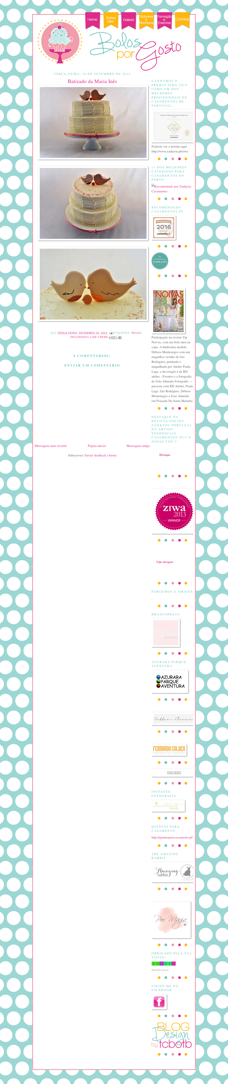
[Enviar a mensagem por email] (110, 337)
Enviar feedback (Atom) (101, 455)
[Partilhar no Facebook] (120, 337)
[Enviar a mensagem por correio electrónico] (110, 332)
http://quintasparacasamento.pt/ (172, 837)
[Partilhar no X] (117, 337)
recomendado (164, 565)
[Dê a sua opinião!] (113, 337)
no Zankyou (164, 458)
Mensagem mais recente (51, 445)
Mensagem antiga (138, 445)
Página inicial (97, 445)
